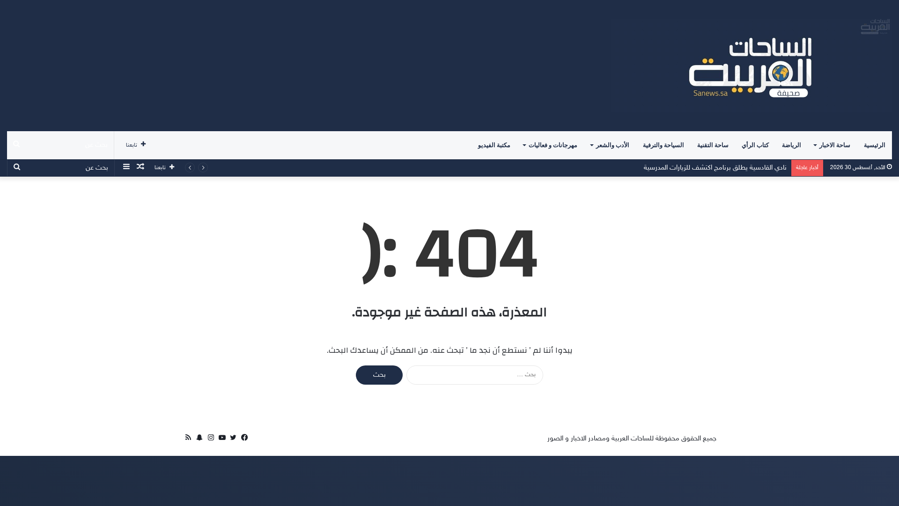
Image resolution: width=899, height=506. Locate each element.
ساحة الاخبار (834, 145)
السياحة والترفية (663, 145)
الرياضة (791, 145)
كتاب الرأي (755, 145)
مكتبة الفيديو (494, 145)
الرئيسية (874, 145)
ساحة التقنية (713, 145)
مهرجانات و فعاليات (553, 145)
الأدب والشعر (612, 145)
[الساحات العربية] (751, 65)
